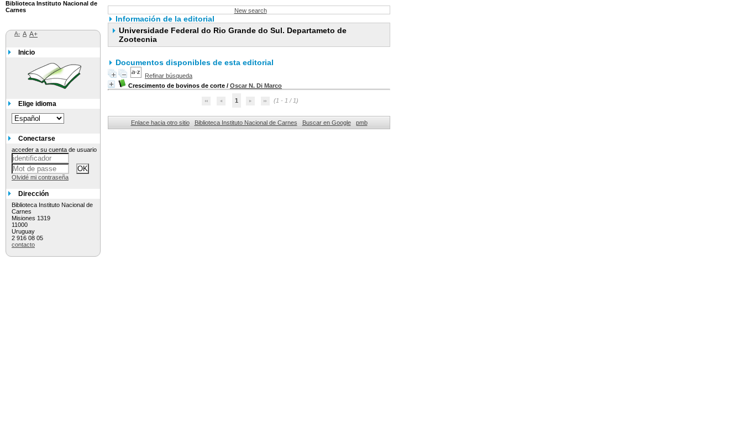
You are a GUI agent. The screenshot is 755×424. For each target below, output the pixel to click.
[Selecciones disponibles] (135, 75)
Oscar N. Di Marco (256, 85)
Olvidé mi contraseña (40, 177)
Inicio (26, 52)
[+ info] (111, 84)
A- (17, 33)
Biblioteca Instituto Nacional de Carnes (246, 122)
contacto (23, 244)
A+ (33, 34)
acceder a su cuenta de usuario (54, 149)
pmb (362, 122)
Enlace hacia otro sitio (160, 122)
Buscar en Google (326, 122)
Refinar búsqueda (168, 75)
